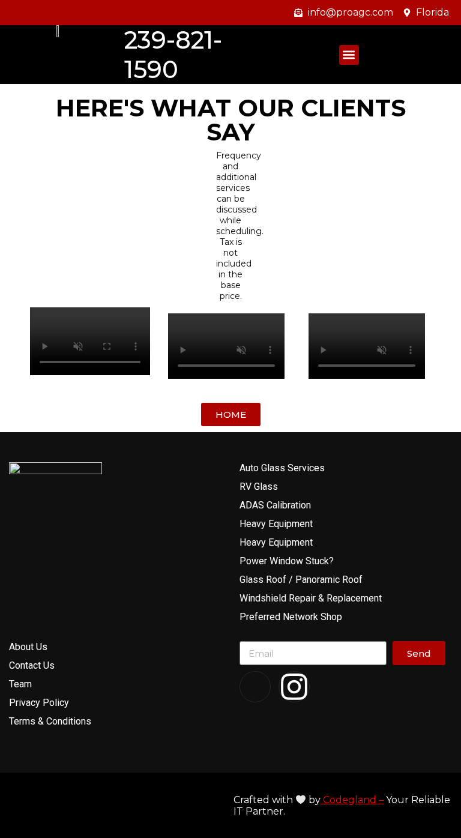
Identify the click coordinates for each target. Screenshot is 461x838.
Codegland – (352, 800)
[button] (349, 55)
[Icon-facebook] (255, 686)
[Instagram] (294, 686)
